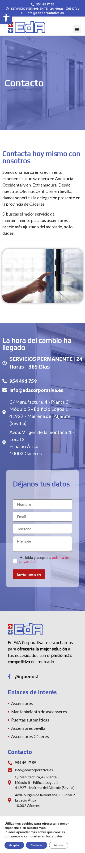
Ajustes (59, 845)
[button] (6, 18)
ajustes (57, 836)
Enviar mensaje (29, 574)
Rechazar (36, 845)
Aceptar (14, 845)
